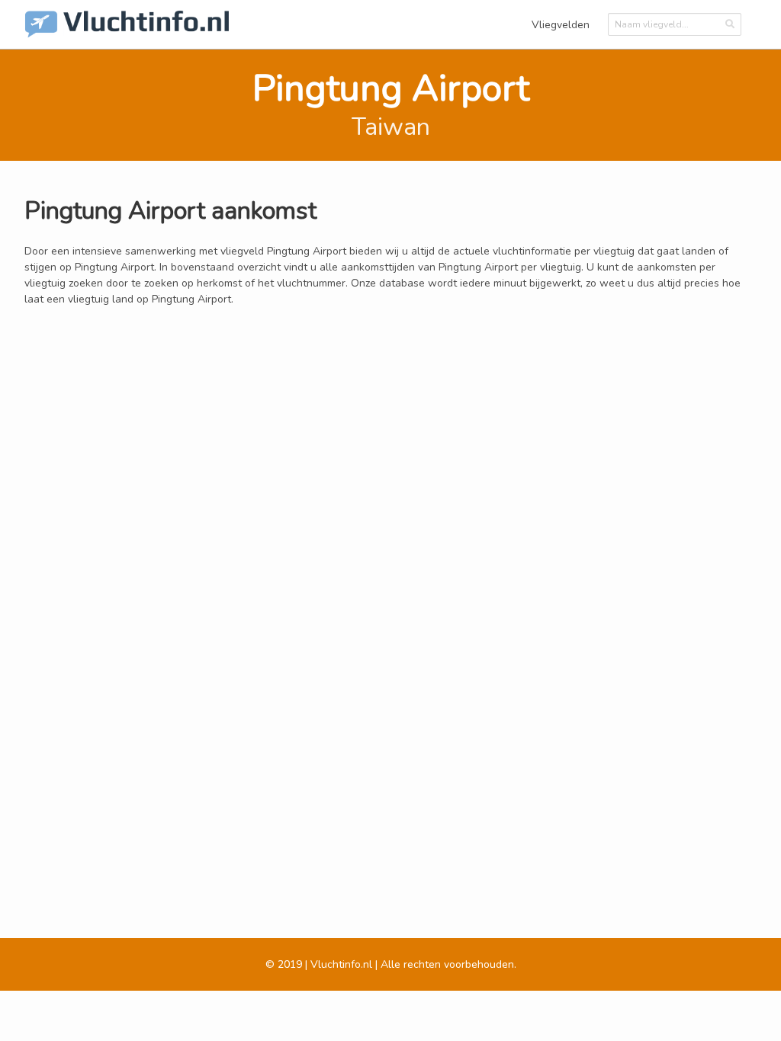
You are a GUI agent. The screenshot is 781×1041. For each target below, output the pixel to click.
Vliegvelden (561, 25)
